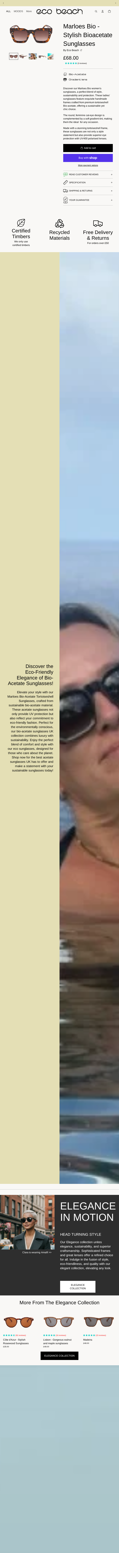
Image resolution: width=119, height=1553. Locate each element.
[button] (71, 63)
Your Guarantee (79, 200)
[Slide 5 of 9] (52, 56)
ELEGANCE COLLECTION (78, 1287)
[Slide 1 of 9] (13, 56)
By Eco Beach (71, 50)
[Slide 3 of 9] (33, 56)
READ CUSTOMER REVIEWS (83, 174)
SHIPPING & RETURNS (80, 190)
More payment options (88, 165)
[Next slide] (50, 34)
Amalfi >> (46, 1252)
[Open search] (96, 11)
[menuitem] (29, 11)
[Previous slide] (11, 34)
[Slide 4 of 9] (42, 56)
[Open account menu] (102, 11)
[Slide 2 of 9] (23, 56)
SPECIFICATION (77, 182)
